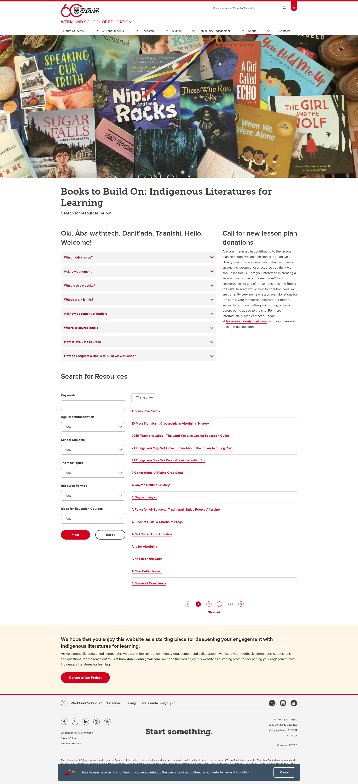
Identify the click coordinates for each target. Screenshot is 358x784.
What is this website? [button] (79, 285)
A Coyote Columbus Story (151, 484)
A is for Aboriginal (145, 546)
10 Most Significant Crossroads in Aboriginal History (170, 423)
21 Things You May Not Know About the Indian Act (168, 460)
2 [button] (210, 604)
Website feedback (71, 743)
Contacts (284, 31)
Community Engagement (214, 31)
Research (148, 31)
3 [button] (220, 604)
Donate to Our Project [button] (85, 677)
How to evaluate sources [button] (82, 341)
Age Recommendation (77, 417)
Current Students (113, 31)
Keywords (68, 395)
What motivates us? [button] (78, 257)
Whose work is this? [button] (78, 299)
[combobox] (93, 427)
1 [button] (199, 604)
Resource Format (74, 485)
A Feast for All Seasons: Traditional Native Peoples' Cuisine (176, 509)
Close (284, 772)
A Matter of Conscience (149, 583)
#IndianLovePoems (146, 411)
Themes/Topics (72, 462)
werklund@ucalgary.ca (158, 703)
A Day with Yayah (144, 497)
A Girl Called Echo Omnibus (152, 534)
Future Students (73, 31)
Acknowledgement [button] (78, 271)
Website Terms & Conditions (232, 772)
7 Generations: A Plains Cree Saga (157, 472)
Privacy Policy (68, 738)
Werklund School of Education (96, 22)
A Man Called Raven (147, 571)
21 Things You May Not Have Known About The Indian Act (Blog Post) (182, 448)
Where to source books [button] (81, 327)
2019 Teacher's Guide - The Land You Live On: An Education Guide (180, 435)
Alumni (176, 31)
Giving (131, 703)
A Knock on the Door (147, 558)
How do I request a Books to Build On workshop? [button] (100, 355)
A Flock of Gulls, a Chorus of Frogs (157, 521)
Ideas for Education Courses (82, 508)
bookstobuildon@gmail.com (246, 321)
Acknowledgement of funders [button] (86, 313)
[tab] (138, 257)
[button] (241, 604)
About (252, 31)
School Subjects (73, 440)
